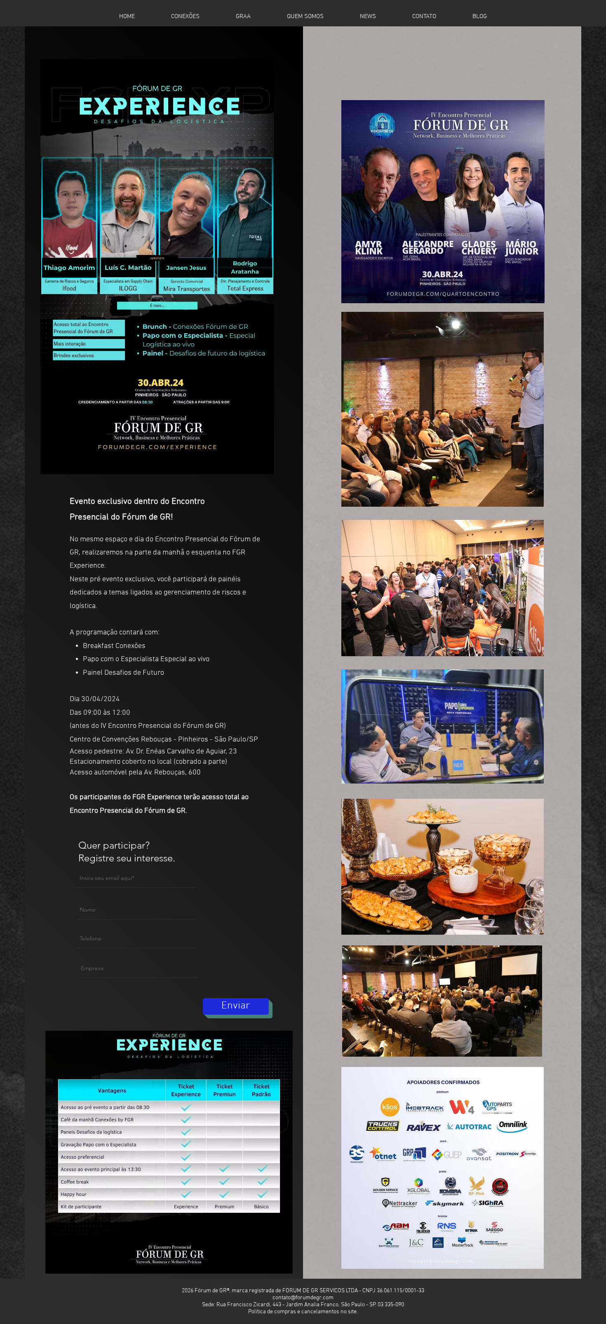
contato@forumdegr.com (303, 1297)
